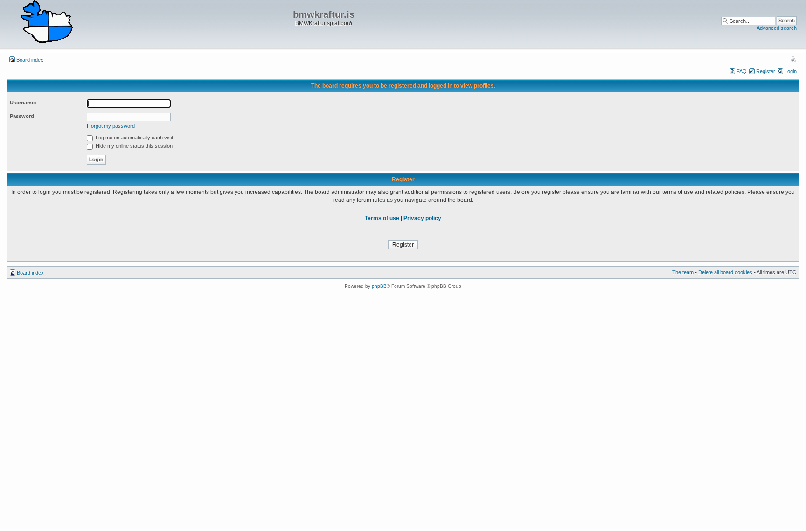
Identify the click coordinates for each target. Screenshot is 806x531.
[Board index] (46, 22)
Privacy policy (422, 218)
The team (683, 272)
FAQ (742, 71)
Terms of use (382, 218)
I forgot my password (111, 126)
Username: (23, 102)
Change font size (793, 59)
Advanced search (777, 28)
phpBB (379, 286)
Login (791, 71)
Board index (29, 59)
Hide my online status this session (133, 146)
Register (765, 71)
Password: (23, 116)
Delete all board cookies (725, 272)
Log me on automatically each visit (133, 137)
